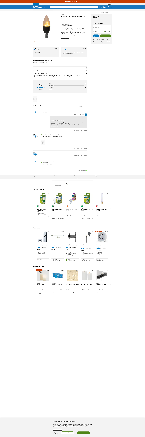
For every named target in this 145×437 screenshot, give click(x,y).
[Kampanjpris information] (42, 288)
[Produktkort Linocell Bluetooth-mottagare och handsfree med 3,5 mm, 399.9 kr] (87, 237)
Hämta (96, 35)
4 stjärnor (51, 83)
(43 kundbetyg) (74, 247)
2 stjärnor (51, 87)
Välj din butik (95, 31)
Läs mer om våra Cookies (57, 429)
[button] (35, 41)
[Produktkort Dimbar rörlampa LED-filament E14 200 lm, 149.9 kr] (102, 198)
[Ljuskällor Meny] (46, 10)
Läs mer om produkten (65, 38)
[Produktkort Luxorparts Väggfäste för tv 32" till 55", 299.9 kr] (72, 237)
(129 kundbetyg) (103, 248)
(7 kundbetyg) (59, 247)
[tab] (36, 4)
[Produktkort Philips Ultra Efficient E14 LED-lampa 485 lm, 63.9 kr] (87, 198)
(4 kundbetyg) (44, 247)
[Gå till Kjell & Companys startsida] (38, 7)
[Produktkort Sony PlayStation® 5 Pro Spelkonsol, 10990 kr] (43, 237)
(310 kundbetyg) (88, 248)
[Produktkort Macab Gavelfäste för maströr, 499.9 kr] (57, 237)
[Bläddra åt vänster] (34, 209)
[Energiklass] (38, 206)
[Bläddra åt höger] (110, 209)
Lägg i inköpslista (105, 12)
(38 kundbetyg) (103, 211)
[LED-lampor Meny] (52, 10)
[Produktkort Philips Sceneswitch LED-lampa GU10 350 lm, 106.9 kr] (72, 198)
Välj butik (43, 221)
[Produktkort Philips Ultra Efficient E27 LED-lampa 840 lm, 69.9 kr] (57, 198)
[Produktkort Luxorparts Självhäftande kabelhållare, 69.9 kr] (102, 275)
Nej (85, 130)
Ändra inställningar (58, 185)
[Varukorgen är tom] (111, 7)
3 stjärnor (51, 85)
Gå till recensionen (37, 52)
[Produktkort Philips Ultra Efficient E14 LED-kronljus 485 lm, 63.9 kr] (43, 198)
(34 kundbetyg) (74, 285)
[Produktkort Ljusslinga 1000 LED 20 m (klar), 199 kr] (72, 275)
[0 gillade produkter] (108, 7)
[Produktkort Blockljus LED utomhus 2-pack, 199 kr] (87, 275)
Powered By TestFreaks (82, 170)
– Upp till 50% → (71, 1)
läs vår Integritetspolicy (66, 429)
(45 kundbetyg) (88, 285)
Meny (47, 7)
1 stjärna (50, 89)
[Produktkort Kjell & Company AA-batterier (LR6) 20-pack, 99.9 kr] (57, 275)
